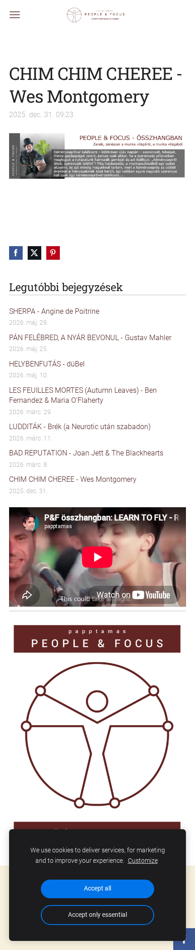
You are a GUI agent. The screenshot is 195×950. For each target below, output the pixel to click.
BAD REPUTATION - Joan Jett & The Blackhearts (86, 453)
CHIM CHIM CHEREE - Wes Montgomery (72, 479)
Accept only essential (97, 915)
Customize (143, 861)
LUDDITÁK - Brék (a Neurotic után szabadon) (80, 426)
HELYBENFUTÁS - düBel (47, 364)
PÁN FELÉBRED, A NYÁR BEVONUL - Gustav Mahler (90, 337)
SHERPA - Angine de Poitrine (54, 311)
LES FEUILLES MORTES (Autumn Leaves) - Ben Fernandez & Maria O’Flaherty (83, 395)
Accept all (97, 888)
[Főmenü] (14, 14)
